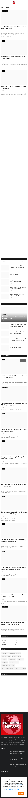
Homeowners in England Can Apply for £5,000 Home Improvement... (18, 339)
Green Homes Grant (6, 656)
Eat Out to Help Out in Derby (8, 665)
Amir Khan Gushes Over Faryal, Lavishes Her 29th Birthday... (17, 295)
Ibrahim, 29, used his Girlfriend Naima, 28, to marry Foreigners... (17, 266)
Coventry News (12, 659)
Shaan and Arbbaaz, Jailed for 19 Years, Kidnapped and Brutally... (14, 513)
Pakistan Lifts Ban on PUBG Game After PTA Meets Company (14, 404)
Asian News (4, 659)
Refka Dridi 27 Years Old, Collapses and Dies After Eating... (13, 87)
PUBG (17, 662)
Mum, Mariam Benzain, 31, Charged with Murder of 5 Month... (14, 458)
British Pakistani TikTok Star (15, 653)
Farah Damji (4, 653)
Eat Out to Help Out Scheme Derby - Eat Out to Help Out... (13, 485)
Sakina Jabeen (5, 662)
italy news (12, 662)
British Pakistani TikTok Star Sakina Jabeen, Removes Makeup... (18, 288)
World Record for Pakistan (7, 668)
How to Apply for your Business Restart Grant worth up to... (18, 765)
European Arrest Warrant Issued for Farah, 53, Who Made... (18, 273)
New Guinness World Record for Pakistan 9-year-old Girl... (17, 346)
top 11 (19, 656)
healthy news (20, 659)
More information (14, 789)
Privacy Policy (18, 788)
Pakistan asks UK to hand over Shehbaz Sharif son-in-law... (14, 430)
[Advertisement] (14, 162)
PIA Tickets (23, 668)
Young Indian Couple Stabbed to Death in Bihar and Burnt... (13, 57)
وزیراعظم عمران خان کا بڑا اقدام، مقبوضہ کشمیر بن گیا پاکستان (14, 376)
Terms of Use (6, 789)
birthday (14, 656)
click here (19, 784)
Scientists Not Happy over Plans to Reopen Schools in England (13, 27)
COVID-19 (17, 668)
